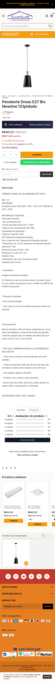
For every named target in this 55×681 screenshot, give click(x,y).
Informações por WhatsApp (36, 162)
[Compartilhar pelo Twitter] (11, 468)
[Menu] (4, 16)
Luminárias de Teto (23, 96)
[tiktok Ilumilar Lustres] (31, 576)
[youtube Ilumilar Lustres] (23, 576)
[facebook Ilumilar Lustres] (16, 576)
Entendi (47, 677)
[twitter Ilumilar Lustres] (39, 576)
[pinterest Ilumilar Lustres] (47, 576)
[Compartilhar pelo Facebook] (6, 468)
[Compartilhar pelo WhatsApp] (3, 468)
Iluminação (11, 96)
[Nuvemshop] (27, 670)
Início (3, 96)
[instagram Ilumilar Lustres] (8, 576)
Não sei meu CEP (10, 179)
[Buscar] (50, 26)
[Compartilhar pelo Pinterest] (15, 468)
